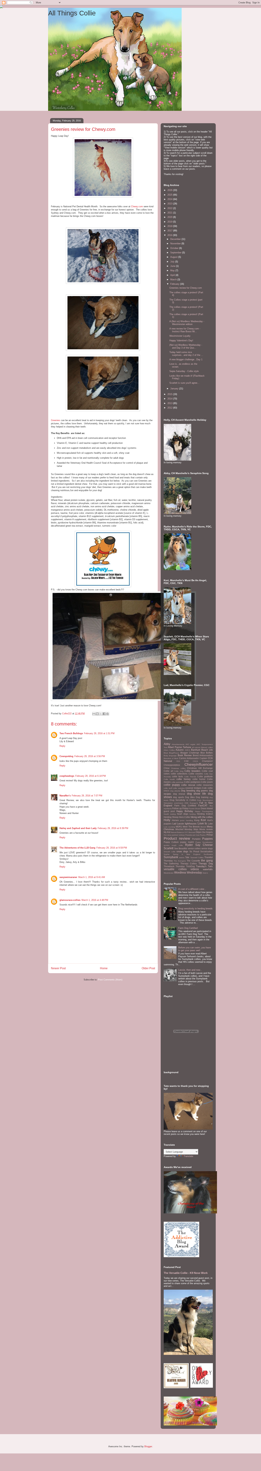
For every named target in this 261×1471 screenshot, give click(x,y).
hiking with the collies (202, 817)
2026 (170, 190)
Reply (62, 746)
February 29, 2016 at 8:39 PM (113, 828)
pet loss (196, 835)
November (175, 243)
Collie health (169, 779)
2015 (170, 394)
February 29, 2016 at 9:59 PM (111, 847)
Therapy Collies (188, 863)
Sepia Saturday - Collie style (184, 371)
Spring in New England (186, 854)
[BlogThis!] (97, 714)
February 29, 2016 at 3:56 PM (89, 756)
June (173, 266)
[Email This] (94, 714)
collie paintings (177, 782)
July (172, 261)
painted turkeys (178, 835)
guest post (169, 811)
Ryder (189, 844)
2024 (170, 199)
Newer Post (58, 968)
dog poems (202, 790)
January (174, 388)
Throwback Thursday (174, 866)
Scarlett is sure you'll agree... (184, 383)
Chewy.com (137, 206)
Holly (167, 820)
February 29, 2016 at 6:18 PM (90, 776)
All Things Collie (72, 13)
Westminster (169, 873)
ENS (186, 803)
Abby (167, 744)
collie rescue (188, 785)
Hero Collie (184, 817)
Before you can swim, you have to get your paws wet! (194, 949)
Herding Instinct (205, 814)
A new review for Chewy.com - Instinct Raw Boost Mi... (184, 330)
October (174, 248)
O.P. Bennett (189, 832)
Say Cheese (204, 844)
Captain (203, 758)
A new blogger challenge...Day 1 (185, 359)
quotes (166, 845)
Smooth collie (169, 852)
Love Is (202, 823)
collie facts (177, 776)
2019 (170, 221)
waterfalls (208, 869)
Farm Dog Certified (185, 805)
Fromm (191, 809)
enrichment (178, 803)
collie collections (179, 773)
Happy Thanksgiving (204, 811)
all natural (196, 747)
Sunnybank (171, 857)
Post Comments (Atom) (110, 979)
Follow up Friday (180, 808)
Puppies (207, 838)
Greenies (55, 420)
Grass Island (207, 808)
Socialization (206, 851)
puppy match (187, 842)
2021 (170, 212)
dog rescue (179, 794)
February (175, 284)
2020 (170, 217)
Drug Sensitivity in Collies (183, 800)
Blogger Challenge (189, 753)
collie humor (198, 779)
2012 (170, 407)
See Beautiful (180, 848)
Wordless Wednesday (188, 872)
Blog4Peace (174, 753)
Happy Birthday (184, 811)
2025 (170, 194)
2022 (170, 208)
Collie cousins (196, 773)
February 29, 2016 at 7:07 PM (87, 795)
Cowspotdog (66, 756)
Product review (177, 838)
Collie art (168, 771)
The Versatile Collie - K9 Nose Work (186, 1272)
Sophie (167, 854)
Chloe (167, 768)
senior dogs (207, 848)
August (174, 257)
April (173, 275)
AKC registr (190, 744)
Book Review (185, 755)
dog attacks (175, 791)
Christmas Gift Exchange (200, 768)
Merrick (203, 827)
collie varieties (179, 788)
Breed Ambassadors (203, 755)
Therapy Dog (206, 863)
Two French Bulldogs (71, 733)
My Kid (167, 832)
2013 (170, 403)
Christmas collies (178, 768)
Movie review (206, 829)
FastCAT (202, 805)
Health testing (170, 814)
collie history (183, 779)
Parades (188, 835)
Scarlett (168, 848)
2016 (170, 235)
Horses (175, 820)
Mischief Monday (183, 829)
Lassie (180, 823)
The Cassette (193, 861)
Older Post (148, 968)
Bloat (166, 753)
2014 (170, 398)
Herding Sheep (171, 817)
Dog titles (190, 797)
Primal (209, 835)
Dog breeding (188, 790)
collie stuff (168, 788)
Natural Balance (177, 832)
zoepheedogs (66, 776)
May (172, 270)
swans (181, 857)
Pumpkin (196, 839)
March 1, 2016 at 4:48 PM (94, 900)
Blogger (148, 1446)
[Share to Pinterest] (107, 714)
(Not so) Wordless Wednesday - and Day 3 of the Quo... (185, 346)
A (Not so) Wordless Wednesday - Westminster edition (186, 323)
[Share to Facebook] (104, 714)
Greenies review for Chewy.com (185, 288)
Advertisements (178, 744)
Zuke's (205, 873)
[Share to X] (100, 714)
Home (104, 968)
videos (195, 869)
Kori (203, 820)
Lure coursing (169, 827)
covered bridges (193, 788)
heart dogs (182, 814)
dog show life (196, 793)
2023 (170, 203)
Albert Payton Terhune (179, 747)
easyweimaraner (68, 877)
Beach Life (207, 750)
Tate (187, 857)
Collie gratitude (205, 776)
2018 (170, 226)
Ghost (197, 809)
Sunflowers (208, 854)
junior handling (186, 820)
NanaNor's (65, 795)
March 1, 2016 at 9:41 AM (91, 877)
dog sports (178, 797)
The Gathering (171, 863)
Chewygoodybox (172, 765)
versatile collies (175, 869)
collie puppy (172, 784)
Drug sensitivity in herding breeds (195, 908)
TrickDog (190, 866)
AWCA (187, 750)
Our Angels (207, 832)
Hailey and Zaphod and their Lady (78, 828)
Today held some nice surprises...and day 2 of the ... (186, 353)
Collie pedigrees (192, 782)
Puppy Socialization (204, 842)
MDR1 (179, 826)
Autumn (180, 750)
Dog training (202, 797)
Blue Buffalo (206, 753)
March (173, 279)
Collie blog (178, 771)
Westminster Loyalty (180, 336)
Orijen (199, 832)
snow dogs (182, 851)
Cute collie (207, 788)
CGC (186, 761)
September (176, 252)
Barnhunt (195, 750)
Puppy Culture (171, 842)
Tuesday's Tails (204, 866)
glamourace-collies (69, 900)
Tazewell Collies (196, 857)
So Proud (194, 851)
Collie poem (207, 782)
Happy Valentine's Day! (181, 340)
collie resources (205, 785)
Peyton (203, 835)
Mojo (196, 829)
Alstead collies (207, 747)
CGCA (195, 761)
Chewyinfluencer (198, 764)
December (175, 239)
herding (192, 814)
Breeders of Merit (171, 758)
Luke (210, 823)
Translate (188, 1156)
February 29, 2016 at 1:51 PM (99, 733)
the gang (207, 860)
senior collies (194, 848)
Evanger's (194, 803)
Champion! (207, 761)
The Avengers (180, 861)
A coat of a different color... (192, 889)
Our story (167, 835)
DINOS (166, 791)
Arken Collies (169, 750)
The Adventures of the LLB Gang (77, 847)
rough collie (177, 845)
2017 (170, 230)
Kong (196, 820)
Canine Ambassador (189, 758)
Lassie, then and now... (190, 970)
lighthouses (191, 823)
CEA (178, 761)
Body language (170, 756)
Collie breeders (192, 771)
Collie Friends (190, 777)
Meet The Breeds (191, 826)
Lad (174, 823)
